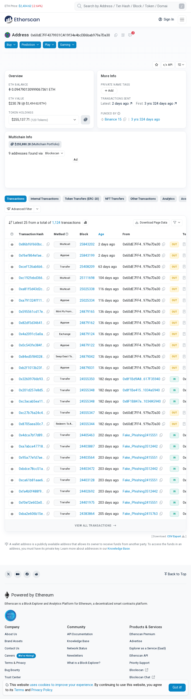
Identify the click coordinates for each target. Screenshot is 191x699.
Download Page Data (153, 222)
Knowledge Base (119, 548)
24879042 (87, 357)
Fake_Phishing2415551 (140, 435)
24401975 (87, 503)
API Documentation (80, 634)
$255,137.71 (30, 120)
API (170, 64)
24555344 (87, 424)
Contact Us (12, 648)
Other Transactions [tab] (143, 198)
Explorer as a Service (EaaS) (148, 648)
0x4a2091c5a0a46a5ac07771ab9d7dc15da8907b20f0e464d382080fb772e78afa (32, 334)
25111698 (87, 278)
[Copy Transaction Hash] (48, 244)
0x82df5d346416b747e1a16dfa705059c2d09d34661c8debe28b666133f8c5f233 (32, 323)
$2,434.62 (25, 6)
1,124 (56, 223)
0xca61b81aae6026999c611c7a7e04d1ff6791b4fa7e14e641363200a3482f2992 (32, 480)
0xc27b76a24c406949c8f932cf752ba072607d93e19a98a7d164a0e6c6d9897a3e (32, 413)
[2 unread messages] (130, 35)
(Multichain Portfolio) (37, 144)
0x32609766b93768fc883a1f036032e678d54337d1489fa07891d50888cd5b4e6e (32, 379)
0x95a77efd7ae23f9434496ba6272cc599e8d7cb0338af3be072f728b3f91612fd (32, 458)
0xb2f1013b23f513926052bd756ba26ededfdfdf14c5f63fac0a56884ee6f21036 (32, 368)
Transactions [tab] (15, 198)
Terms (9, 663)
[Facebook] (27, 574)
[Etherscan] (22, 19)
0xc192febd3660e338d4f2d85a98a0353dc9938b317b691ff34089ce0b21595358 (32, 278)
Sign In (168, 19)
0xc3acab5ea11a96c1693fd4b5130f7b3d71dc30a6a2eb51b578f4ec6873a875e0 (32, 401)
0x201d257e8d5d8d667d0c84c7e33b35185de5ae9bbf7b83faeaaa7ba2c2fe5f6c (32, 390)
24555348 (87, 390)
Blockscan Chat (140, 677)
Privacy (21, 663)
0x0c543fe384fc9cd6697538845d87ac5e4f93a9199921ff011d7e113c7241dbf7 (32, 345)
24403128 (87, 480)
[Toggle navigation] (182, 19)
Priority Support (140, 663)
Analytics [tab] (168, 198)
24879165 (87, 312)
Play (47, 44)
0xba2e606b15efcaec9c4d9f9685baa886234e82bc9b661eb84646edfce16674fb (32, 514)
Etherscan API (139, 655)
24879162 (87, 323)
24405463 (87, 435)
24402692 (87, 491)
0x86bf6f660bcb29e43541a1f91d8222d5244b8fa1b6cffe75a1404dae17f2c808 (32, 244)
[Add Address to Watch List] (156, 65)
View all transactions (93, 525)
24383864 (87, 514)
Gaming (65, 44)
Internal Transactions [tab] (45, 198)
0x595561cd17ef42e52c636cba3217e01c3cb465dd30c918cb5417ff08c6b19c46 (32, 312)
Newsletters (75, 655)
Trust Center (13, 677)
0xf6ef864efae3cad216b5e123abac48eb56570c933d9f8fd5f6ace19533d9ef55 (32, 256)
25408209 (87, 267)
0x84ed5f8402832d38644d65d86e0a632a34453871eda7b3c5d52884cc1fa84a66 (32, 357)
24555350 (87, 379)
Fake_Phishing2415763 (140, 514)
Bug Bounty (12, 670)
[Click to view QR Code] (123, 35)
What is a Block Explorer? (83, 663)
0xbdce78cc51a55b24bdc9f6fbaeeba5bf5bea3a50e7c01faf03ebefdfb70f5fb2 (32, 469)
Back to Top (177, 574)
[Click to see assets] (85, 119)
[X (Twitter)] (8, 574)
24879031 (87, 368)
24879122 (87, 345)
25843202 (87, 244)
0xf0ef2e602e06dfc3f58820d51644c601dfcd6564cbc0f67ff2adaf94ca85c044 (32, 503)
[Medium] (17, 574)
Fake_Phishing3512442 (140, 446)
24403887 (87, 446)
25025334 (87, 301)
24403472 (87, 469)
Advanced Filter (21, 209)
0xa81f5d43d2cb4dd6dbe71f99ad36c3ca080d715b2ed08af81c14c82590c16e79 (32, 289)
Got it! (177, 687)
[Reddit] (36, 574)
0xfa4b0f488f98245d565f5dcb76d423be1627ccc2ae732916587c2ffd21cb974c (32, 491)
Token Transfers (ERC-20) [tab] (82, 198)
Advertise (136, 641)
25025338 (87, 289)
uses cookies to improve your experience (61, 685)
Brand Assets (14, 641)
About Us (11, 634)
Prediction (28, 44)
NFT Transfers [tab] (114, 198)
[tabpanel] (95, 373)
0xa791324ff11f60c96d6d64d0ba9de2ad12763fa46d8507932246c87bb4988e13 (32, 301)
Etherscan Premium (142, 634)
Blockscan (52, 153)
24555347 (87, 413)
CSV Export (174, 536)
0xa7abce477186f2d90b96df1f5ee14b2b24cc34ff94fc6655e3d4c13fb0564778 (32, 446)
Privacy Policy (41, 690)
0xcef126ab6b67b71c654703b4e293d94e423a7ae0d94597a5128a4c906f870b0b (32, 267)
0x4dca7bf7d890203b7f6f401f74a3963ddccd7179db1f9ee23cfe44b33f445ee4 (32, 435)
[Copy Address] (116, 35)
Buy (9, 44)
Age (101, 234)
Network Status (77, 648)
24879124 (87, 334)
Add (110, 90)
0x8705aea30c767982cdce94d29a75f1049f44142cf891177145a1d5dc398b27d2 (32, 424)
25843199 (87, 256)
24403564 (87, 458)
